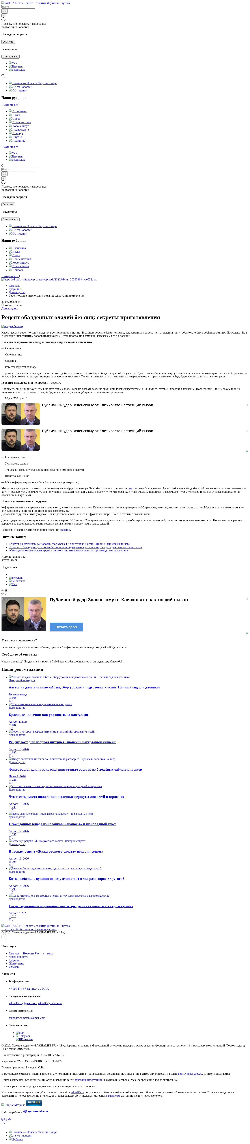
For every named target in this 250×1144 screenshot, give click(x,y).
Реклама (14, 966)
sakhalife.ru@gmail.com (23, 1003)
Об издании (19, 90)
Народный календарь (22, 680)
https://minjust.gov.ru (190, 1073)
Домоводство (17, 292)
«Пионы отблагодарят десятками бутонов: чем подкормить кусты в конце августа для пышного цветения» (75, 547)
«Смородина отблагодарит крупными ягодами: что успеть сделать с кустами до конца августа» (68, 550)
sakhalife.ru (77, 1092)
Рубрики (14, 289)
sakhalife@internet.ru (50, 1003)
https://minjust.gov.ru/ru (88, 1079)
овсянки (65, 529)
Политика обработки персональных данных (29, 929)
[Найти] (4, 11)
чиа (130, 488)
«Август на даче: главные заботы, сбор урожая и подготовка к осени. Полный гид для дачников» (69, 543)
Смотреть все (10, 56)
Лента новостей (22, 86)
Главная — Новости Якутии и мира (34, 83)
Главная (14, 285)
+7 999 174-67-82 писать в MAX (29, 988)
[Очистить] (3, 15)
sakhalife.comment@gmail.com (27, 1017)
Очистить (8, 41)
